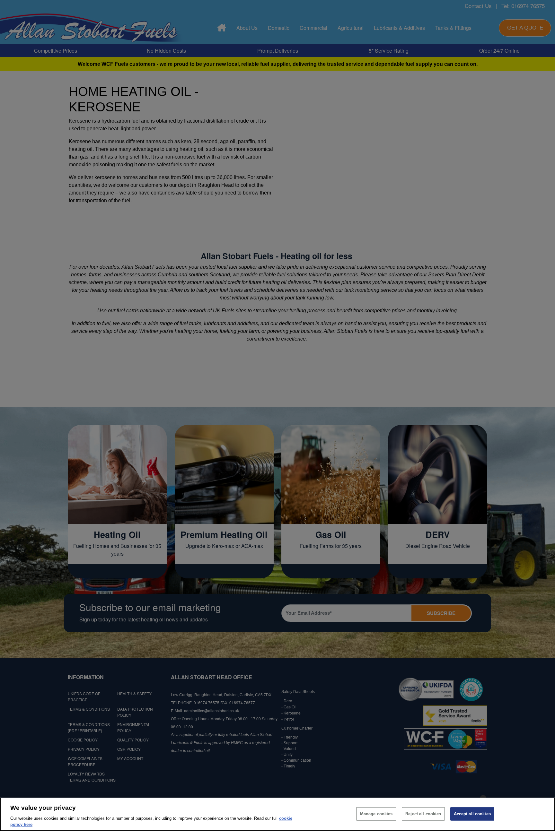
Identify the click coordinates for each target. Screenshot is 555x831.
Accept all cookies (472, 813)
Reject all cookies (423, 813)
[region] (277, 814)
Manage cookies (376, 813)
